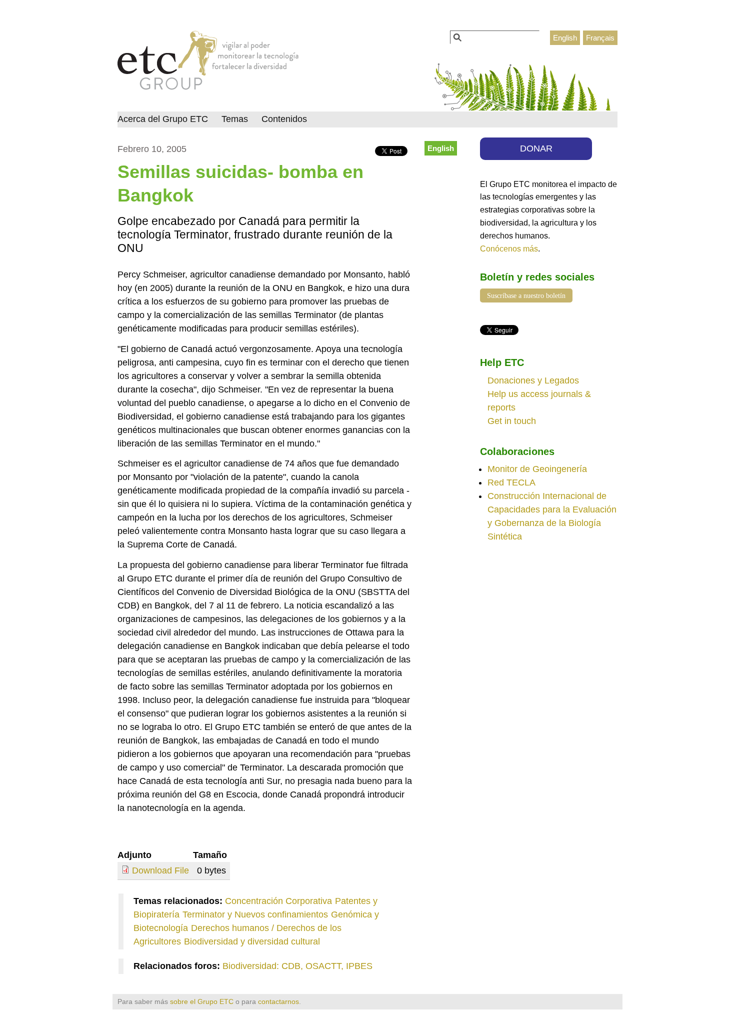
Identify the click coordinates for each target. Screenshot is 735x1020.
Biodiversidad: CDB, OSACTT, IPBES (297, 966)
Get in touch (512, 421)
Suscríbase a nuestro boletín (526, 296)
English (565, 38)
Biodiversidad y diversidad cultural (252, 941)
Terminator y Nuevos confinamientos (255, 915)
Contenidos (284, 119)
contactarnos (278, 1002)
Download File (160, 871)
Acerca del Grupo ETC (163, 119)
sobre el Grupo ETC (202, 1002)
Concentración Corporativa (278, 901)
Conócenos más (509, 248)
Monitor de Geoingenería (537, 469)
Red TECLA (512, 483)
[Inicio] (208, 63)
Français (600, 38)
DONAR (536, 149)
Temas (235, 119)
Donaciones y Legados (533, 381)
